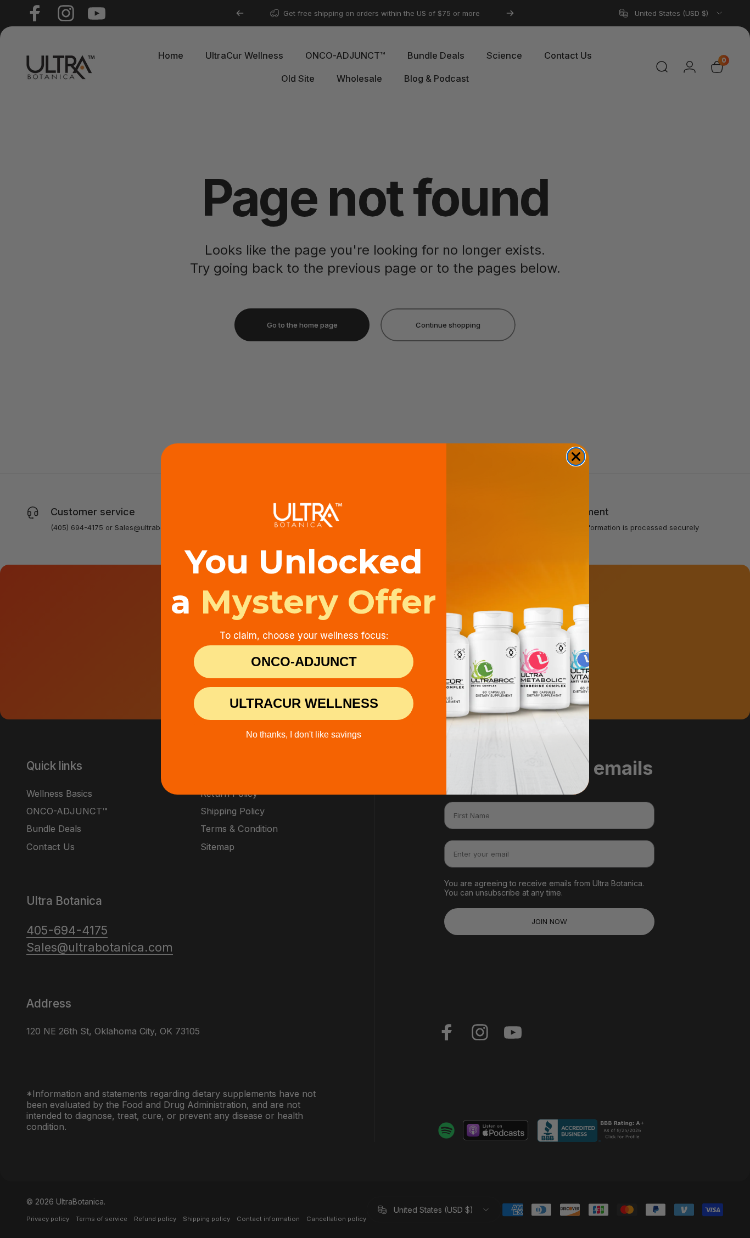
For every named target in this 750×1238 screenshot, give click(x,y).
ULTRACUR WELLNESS (304, 703)
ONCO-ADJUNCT (304, 661)
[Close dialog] (576, 456)
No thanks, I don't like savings (303, 734)
